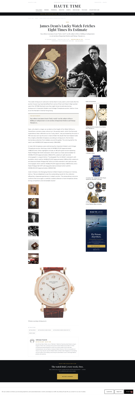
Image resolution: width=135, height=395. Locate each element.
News (36, 18)
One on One (76, 9)
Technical (54, 9)
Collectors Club (94, 9)
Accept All (128, 391)
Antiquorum (32, 330)
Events (69, 9)
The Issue (84, 9)
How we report (79, 40)
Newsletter (98, 2)
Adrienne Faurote (51, 39)
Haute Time (31, 18)
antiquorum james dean (44, 330)
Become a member (67, 376)
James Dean (32, 333)
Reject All (119, 391)
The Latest (39, 9)
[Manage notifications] (132, 392)
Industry (61, 9)
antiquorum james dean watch (61, 330)
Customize (109, 391)
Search (105, 2)
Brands (46, 9)
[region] (67, 391)
